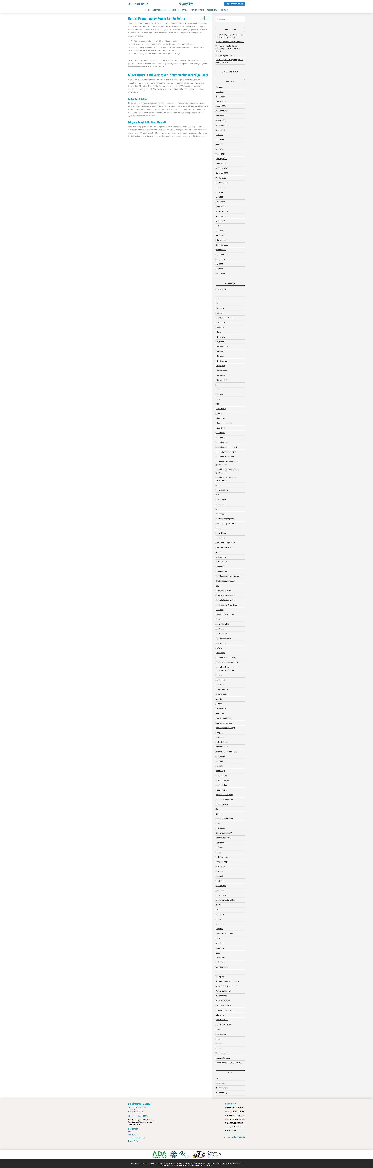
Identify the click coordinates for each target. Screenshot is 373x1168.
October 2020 (221, 250)
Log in (218, 1078)
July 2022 (219, 192)
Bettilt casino (221, 500)
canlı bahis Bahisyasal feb (225, 543)
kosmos (219, 704)
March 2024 (220, 96)
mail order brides (222, 747)
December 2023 (222, 111)
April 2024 (219, 92)
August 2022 (220, 187)
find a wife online (222, 634)
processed (220, 890)
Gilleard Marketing (144, 1163)
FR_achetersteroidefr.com (226, 658)
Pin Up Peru (220, 871)
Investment (220, 680)
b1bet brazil (220, 433)
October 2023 (221, 120)
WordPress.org (221, 1093)
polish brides (220, 881)
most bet (219, 766)
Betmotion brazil (222, 490)
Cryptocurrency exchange (226, 581)
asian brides (220, 418)
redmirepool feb (222, 895)
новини (218, 1039)
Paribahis (219, 847)
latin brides (220, 713)
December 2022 (222, 168)
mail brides (220, 737)
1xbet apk (219, 332)
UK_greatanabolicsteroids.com (227, 981)
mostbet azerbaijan (223, 780)
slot (217, 910)
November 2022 (222, 173)
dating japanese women (225, 595)
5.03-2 (218, 404)
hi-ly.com (219, 675)
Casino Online (221, 557)
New (217, 809)
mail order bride (221, 742)
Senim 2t (219, 905)
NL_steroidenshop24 (224, 833)
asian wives (220, 428)
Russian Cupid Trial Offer (225, 55)
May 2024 (219, 87)
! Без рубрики (221, 289)
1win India (219, 313)
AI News (219, 414)
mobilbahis (220, 761)
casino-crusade (222, 571)
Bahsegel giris (221, 437)
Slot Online (220, 914)
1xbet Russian (221, 375)
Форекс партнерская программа (228, 1063)
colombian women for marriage (228, 576)
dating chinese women (224, 590)
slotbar (218, 919)
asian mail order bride (224, 423)
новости (219, 1044)
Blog (217, 509)
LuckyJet (219, 732)
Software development (224, 933)
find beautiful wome (223, 638)
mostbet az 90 (221, 776)
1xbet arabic (220, 337)
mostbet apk (220, 771)
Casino (218, 552)
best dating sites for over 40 (226, 447)
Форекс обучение (223, 1058)
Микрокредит (221, 1034)
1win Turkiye (220, 323)
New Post (219, 814)
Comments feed (222, 1088)
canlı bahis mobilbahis (224, 547)
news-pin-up (220, 828)
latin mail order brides (224, 723)
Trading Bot (220, 977)
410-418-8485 (138, 1116)
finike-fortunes (221, 643)
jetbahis (219, 699)
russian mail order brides (225, 900)
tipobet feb (220, 962)
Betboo (218, 485)
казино (218, 1029)
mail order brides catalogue (226, 752)
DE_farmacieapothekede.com (227, 605)
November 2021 (222, 211)
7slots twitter (221, 409)
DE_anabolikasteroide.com (226, 600)
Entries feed (220, 1083)
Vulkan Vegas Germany (224, 1010)
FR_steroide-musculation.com (227, 662)
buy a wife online (222, 533)
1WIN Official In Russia (224, 318)
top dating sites (221, 967)
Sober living (220, 924)
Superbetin (220, 943)
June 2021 (220, 231)
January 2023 (221, 164)
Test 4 (218, 953)
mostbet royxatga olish (224, 800)
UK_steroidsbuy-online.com (226, 986)
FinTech (219, 648)
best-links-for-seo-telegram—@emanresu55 (227, 463)
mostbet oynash (222, 790)
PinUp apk (219, 876)
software (219, 929)
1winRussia (220, 327)
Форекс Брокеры (222, 1053)
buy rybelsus (220, 538)
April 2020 (219, 269)
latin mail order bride (223, 718)
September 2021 (222, 216)
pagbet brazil (220, 843)
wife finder (220, 1015)
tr (216, 972)
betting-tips (220, 504)
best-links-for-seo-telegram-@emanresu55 (227, 478)
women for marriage (223, 1024)
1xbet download (222, 347)
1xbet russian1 (221, 380)
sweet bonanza (221, 948)
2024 (217, 390)
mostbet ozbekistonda (224, 795)
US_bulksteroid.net (223, 1001)
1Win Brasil (220, 308)
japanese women (222, 694)
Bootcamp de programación (226, 524)
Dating (218, 586)
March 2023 (220, 154)
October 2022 (221, 178)
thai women (220, 957)
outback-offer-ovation (224, 838)
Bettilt (218, 495)
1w (217, 303)
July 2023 (219, 135)
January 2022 (221, 207)
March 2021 (220, 235)
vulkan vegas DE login (224, 1005)
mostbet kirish (221, 785)
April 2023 (219, 149)
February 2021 (221, 240)
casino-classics (222, 562)
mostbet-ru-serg (222, 804)
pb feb (218, 852)
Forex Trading (221, 653)
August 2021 (220, 221)
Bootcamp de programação (226, 519)
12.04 (218, 299)
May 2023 (219, 144)
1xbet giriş (220, 356)
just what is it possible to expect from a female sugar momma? (230, 36)
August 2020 (220, 259)
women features (222, 1020)
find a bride (220, 619)
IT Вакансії (220, 685)
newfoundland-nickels (224, 819)
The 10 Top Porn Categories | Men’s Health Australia (229, 61)
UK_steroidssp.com (223, 991)
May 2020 (219, 264)
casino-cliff (220, 567)
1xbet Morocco (221, 370)
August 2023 (220, 130)
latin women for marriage (225, 728)
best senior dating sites (225, 457)
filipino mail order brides (225, 614)
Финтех (218, 1048)
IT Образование (222, 689)
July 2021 (219, 226)
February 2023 (221, 159)
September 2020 (222, 254)
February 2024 (221, 101)
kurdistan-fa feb (222, 709)
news (218, 823)
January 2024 (221, 106)
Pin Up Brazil (220, 867)
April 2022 (219, 197)
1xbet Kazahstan (222, 361)
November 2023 (222, 116)
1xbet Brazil (220, 342)
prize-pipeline (221, 886)
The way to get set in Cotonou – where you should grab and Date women (228, 48)
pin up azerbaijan (222, 862)
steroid (218, 938)
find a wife (220, 629)
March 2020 (220, 274)
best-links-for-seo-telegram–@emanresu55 (227, 470)
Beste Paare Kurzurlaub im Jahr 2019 (230, 42)
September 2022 (222, 183)
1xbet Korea (220, 366)
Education (219, 610)
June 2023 (220, 140)
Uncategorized (221, 996)
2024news (220, 394)
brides (218, 528)
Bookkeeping (221, 514)
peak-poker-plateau (223, 857)
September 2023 (222, 125)
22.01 (218, 399)
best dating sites (222, 442)
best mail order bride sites (226, 452)
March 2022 (220, 202)
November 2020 (222, 245)
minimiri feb (220, 756)
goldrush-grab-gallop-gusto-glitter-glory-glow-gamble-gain (229, 668)
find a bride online (222, 624)
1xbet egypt (220, 351)
